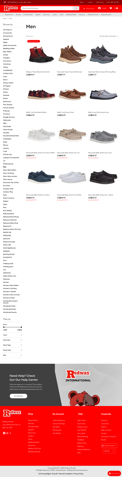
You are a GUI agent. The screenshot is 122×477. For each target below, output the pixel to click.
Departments (32, 420)
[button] (116, 8)
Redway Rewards (34, 452)
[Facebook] (4, 433)
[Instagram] (7, 433)
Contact (90, 2)
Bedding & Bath (33, 442)
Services (31, 423)
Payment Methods (84, 449)
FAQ (79, 453)
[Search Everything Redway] (76, 8)
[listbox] (109, 451)
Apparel (31, 430)
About (82, 2)
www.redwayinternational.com (31, 389)
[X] (10, 433)
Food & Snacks (33, 426)
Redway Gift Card (34, 448)
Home (30, 439)
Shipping (80, 446)
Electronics (32, 433)
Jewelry (30, 436)
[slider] (4, 327)
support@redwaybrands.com (11, 424)
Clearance (31, 445)
